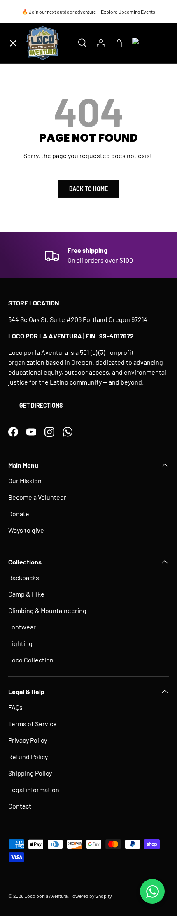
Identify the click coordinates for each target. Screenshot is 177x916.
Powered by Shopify (91, 896)
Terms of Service (32, 723)
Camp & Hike (26, 594)
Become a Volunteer (37, 497)
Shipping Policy (30, 773)
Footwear (22, 627)
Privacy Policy (27, 740)
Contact (19, 806)
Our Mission (25, 481)
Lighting (20, 643)
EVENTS (27, 206)
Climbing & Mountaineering (47, 610)
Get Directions (41, 405)
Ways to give (26, 530)
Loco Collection (31, 660)
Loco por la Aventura (46, 896)
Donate (18, 513)
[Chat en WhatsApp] (152, 891)
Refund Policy (28, 756)
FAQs (15, 707)
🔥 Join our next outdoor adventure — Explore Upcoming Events (88, 11)
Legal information (33, 789)
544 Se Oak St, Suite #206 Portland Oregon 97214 (78, 319)
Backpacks (23, 577)
